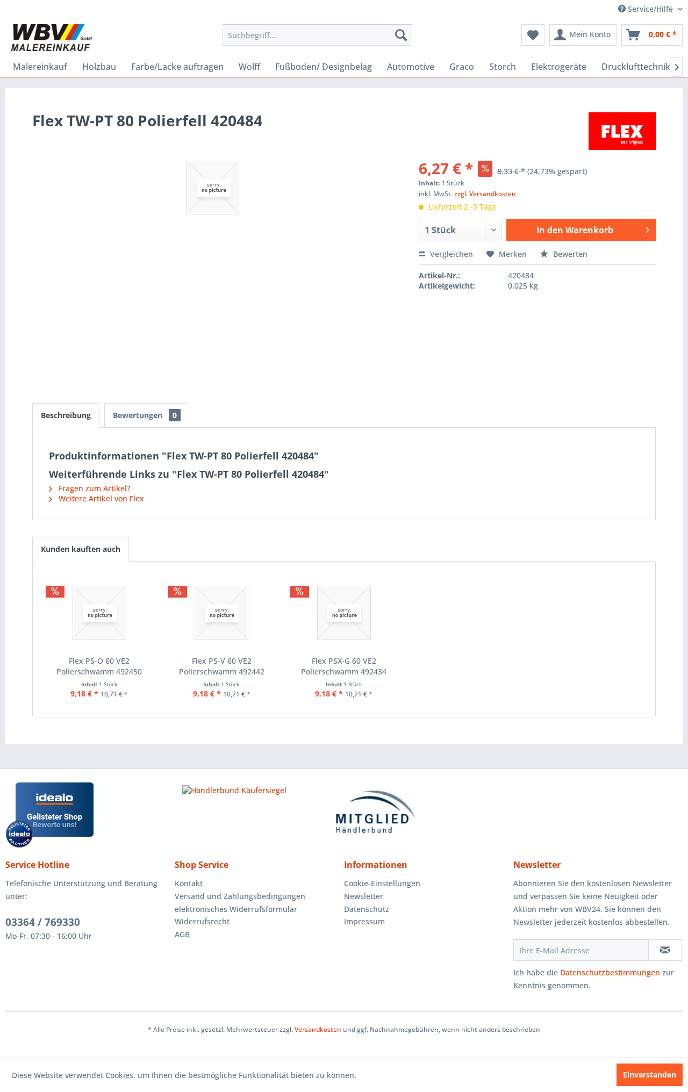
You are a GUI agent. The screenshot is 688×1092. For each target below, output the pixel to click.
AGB (182, 934)
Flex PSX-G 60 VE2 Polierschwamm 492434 (343, 666)
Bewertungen (145, 415)
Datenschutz (366, 909)
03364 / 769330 (42, 922)
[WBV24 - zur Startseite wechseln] (51, 37)
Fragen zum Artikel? (93, 488)
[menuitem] (317, 35)
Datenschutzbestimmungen (610, 972)
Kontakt (189, 883)
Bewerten (569, 254)
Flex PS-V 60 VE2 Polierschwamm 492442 (221, 666)
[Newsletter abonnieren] (665, 950)
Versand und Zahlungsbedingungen (240, 896)
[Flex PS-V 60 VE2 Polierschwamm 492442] (222, 612)
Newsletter (363, 896)
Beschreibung (66, 415)
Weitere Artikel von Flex (100, 498)
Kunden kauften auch (80, 549)
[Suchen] (401, 35)
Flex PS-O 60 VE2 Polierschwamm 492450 (99, 666)
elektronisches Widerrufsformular (236, 909)
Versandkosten (318, 1029)
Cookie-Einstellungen (382, 883)
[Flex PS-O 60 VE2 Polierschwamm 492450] (99, 612)
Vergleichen (450, 254)
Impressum (364, 921)
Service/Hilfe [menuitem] (650, 9)
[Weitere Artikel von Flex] (622, 131)
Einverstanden (649, 1074)
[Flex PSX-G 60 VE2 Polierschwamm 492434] (344, 612)
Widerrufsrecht (202, 921)
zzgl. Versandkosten (485, 193)
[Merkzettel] (532, 35)
